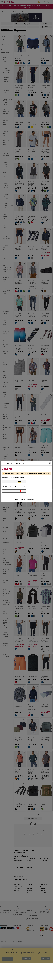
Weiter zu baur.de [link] (13, 481)
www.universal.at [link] (25, 499)
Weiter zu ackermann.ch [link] (12, 491)
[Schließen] (50, 463)
